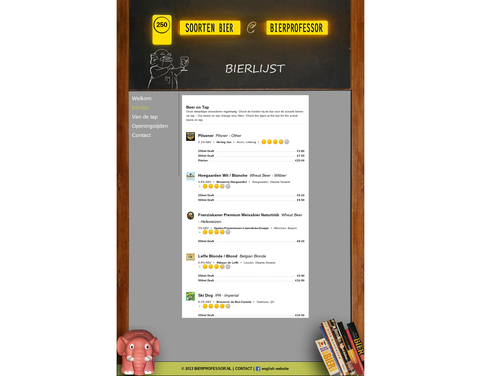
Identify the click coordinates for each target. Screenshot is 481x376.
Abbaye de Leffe (228, 262)
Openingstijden (150, 126)
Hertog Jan (224, 142)
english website (275, 369)
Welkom (141, 98)
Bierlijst (140, 107)
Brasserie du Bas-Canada (234, 301)
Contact (141, 135)
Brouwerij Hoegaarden (232, 181)
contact (243, 369)
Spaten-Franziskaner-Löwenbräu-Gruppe (241, 228)
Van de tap (145, 117)
